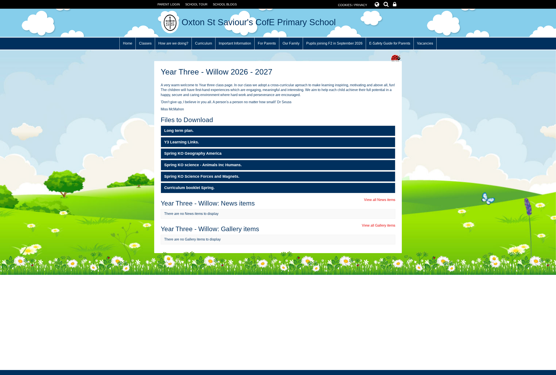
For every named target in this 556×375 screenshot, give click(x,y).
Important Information (235, 43)
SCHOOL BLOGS (225, 4)
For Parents (267, 43)
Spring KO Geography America (193, 153)
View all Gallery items (378, 225)
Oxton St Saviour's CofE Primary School (257, 22)
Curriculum (203, 43)
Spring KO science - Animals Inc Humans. (203, 165)
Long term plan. (179, 130)
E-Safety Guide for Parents (389, 43)
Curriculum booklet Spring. (189, 188)
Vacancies (425, 43)
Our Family (291, 43)
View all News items (379, 200)
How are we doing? (173, 43)
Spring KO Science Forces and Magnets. (201, 176)
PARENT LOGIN (168, 4)
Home (127, 43)
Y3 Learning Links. (181, 142)
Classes (145, 43)
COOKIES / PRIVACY (352, 5)
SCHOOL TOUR (196, 4)
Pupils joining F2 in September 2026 (334, 43)
